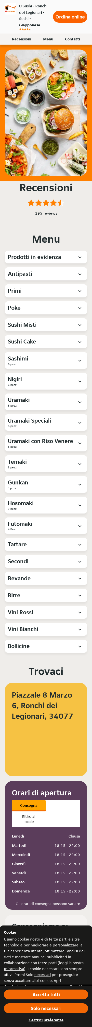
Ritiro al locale (28, 819)
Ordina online (70, 17)
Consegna (28, 805)
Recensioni (21, 39)
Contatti (72, 39)
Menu (48, 39)
